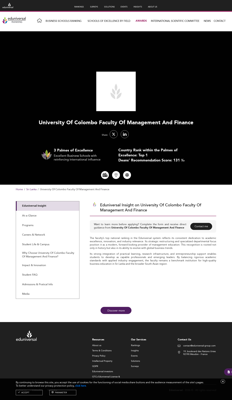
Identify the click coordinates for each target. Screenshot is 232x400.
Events (134, 355)
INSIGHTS (138, 6)
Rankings (135, 345)
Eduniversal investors (102, 371)
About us (96, 345)
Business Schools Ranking (63, 21)
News (207, 21)
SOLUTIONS (109, 6)
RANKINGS (79, 6)
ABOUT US (152, 6)
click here (80, 386)
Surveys (135, 366)
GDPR (95, 366)
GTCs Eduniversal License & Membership (106, 376)
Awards (141, 21)
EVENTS (124, 6)
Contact (220, 21)
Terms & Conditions (102, 350)
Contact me (201, 226)
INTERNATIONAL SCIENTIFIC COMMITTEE (175, 21)
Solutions (135, 361)
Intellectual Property (102, 361)
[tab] (47, 206)
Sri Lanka (31, 189)
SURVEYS (94, 6)
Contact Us (184, 340)
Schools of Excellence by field (109, 21)
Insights (135, 350)
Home (19, 189)
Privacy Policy (98, 355)
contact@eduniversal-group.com (199, 345)
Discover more (116, 310)
